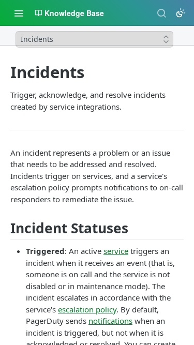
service (115, 251)
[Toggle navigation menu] (18, 13)
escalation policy (87, 309)
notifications (110, 321)
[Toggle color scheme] (180, 13)
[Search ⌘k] (161, 13)
